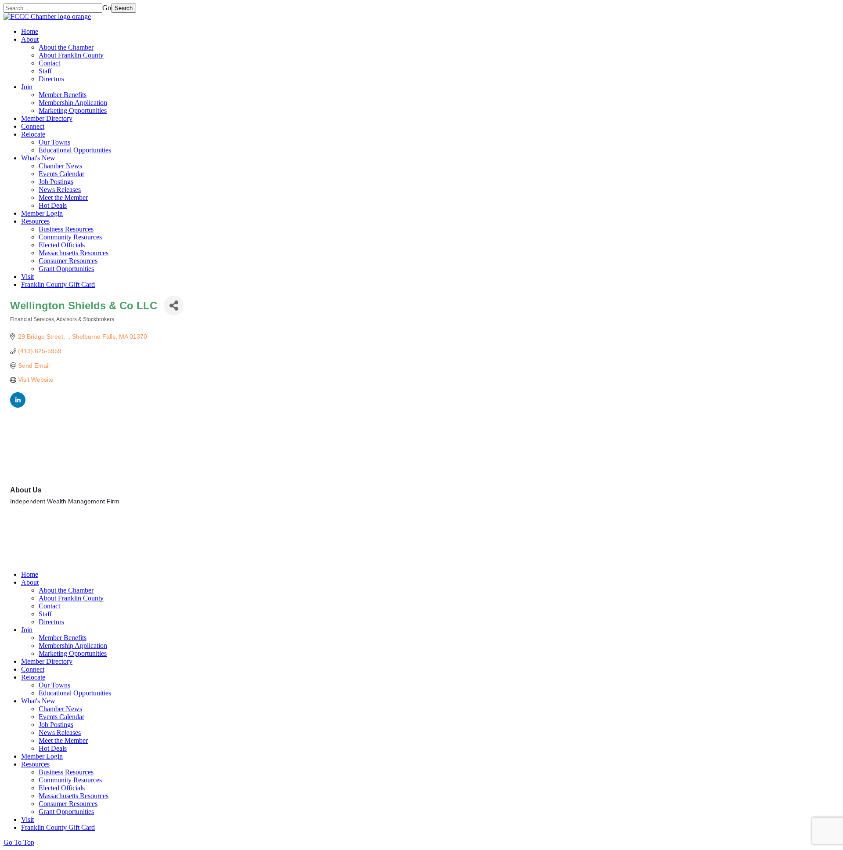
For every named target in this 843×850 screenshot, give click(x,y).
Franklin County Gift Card (58, 284)
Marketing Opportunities (73, 110)
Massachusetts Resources (73, 253)
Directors (51, 79)
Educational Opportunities (75, 150)
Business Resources (66, 229)
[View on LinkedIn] (17, 405)
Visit (27, 276)
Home (29, 31)
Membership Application (73, 102)
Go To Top (19, 842)
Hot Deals (53, 205)
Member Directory (46, 118)
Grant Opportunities (66, 268)
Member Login (42, 213)
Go (106, 7)
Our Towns (54, 142)
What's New (38, 158)
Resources (35, 221)
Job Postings (56, 181)
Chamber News (60, 166)
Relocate (33, 134)
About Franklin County (71, 55)
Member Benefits (62, 94)
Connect (32, 126)
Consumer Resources (68, 260)
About (30, 39)
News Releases (60, 189)
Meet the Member (63, 197)
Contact (49, 63)
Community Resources (70, 237)
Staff (45, 71)
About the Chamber (66, 47)
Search (124, 8)
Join (26, 86)
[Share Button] (174, 305)
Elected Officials (62, 245)
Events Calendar (61, 173)
